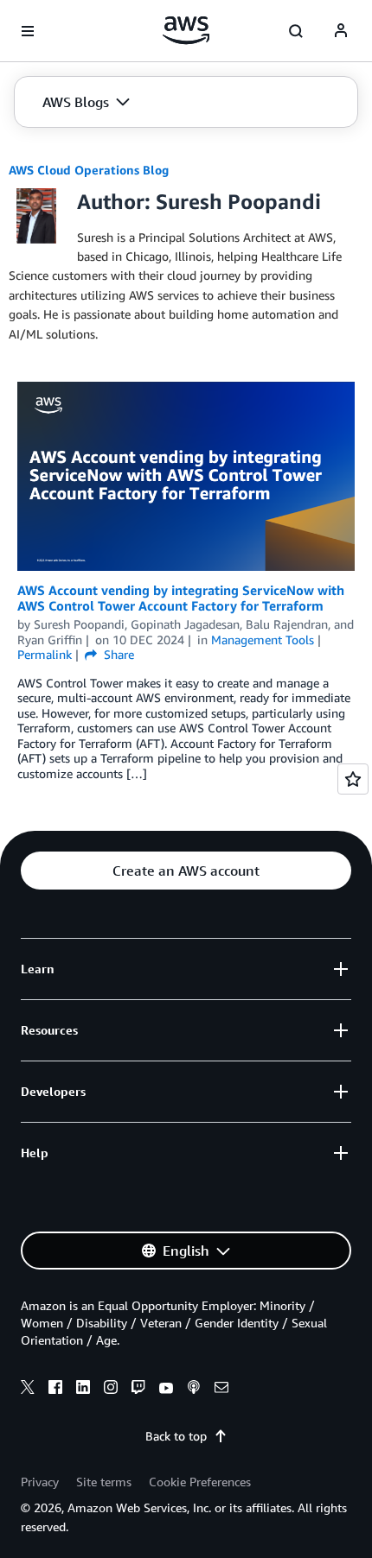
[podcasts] (194, 1389)
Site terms (103, 1481)
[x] (28, 1389)
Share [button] (117, 654)
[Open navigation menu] (28, 31)
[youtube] (166, 1389)
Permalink (44, 654)
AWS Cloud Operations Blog (89, 169)
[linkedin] (83, 1389)
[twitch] (138, 1389)
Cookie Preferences (200, 1481)
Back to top (176, 1435)
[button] (86, 101)
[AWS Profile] (341, 31)
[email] (221, 1389)
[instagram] (111, 1389)
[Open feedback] (353, 779)
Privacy (40, 1481)
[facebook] (55, 1389)
